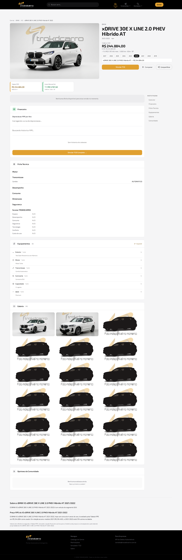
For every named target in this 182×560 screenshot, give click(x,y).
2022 (136, 56)
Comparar (148, 67)
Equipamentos (154, 112)
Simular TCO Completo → (77, 152)
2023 (130, 56)
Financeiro (152, 104)
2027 (104, 56)
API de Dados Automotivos (124, 539)
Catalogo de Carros (77, 539)
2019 (155, 56)
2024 (124, 56)
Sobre (73, 548)
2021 (142, 56)
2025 (117, 56)
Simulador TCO (76, 545)
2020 (149, 56)
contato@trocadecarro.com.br (125, 542)
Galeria (151, 117)
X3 (22, 20)
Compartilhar (165, 67)
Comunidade (153, 121)
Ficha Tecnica (153, 108)
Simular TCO (120, 67)
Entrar (159, 5)
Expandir (139, 244)
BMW (17, 20)
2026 (111, 56)
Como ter (152, 100)
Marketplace (75, 542)
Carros (12, 20)
